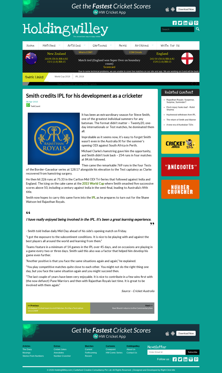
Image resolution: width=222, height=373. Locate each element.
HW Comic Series (114, 353)
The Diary (27, 349)
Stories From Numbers (33, 356)
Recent (88, 356)
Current (88, 349)
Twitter (180, 23)
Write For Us (170, 45)
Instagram (191, 23)
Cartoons (100, 45)
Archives (142, 45)
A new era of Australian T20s (179, 125)
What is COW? (85, 52)
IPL (94, 197)
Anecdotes (59, 353)
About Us (131, 349)
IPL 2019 (79, 76)
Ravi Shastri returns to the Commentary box (132, 308)
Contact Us (132, 353)
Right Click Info (167, 370)
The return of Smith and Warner (181, 120)
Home (31, 45)
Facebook (175, 23)
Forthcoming (91, 353)
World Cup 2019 (62, 76)
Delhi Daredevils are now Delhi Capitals (77, 84)
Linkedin (185, 23)
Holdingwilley (65, 29)
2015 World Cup (93, 183)
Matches (49, 45)
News (123, 45)
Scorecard (109, 67)
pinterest (196, 23)
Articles (74, 45)
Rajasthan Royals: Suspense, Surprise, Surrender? (180, 101)
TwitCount (35, 106)
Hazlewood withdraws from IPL (181, 115)
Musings (27, 353)
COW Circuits (135, 52)
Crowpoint (111, 349)
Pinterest (196, 359)
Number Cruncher (62, 356)
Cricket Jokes (60, 349)
